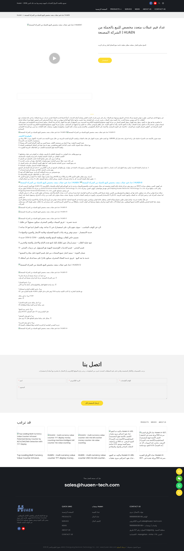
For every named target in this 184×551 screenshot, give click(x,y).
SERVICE (154, 422)
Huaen (19, 15)
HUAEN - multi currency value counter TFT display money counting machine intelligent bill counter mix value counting (61, 456)
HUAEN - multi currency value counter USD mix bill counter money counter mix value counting (92, 456)
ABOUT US (162, 422)
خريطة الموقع (121, 547)
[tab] (92, 113)
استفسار (105, 60)
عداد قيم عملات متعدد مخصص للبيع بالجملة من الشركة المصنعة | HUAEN (47, 15)
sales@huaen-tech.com (92, 485)
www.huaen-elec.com (108, 547)
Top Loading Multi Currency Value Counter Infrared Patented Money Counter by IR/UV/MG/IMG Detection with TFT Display (30, 456)
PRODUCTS (145, 422)
